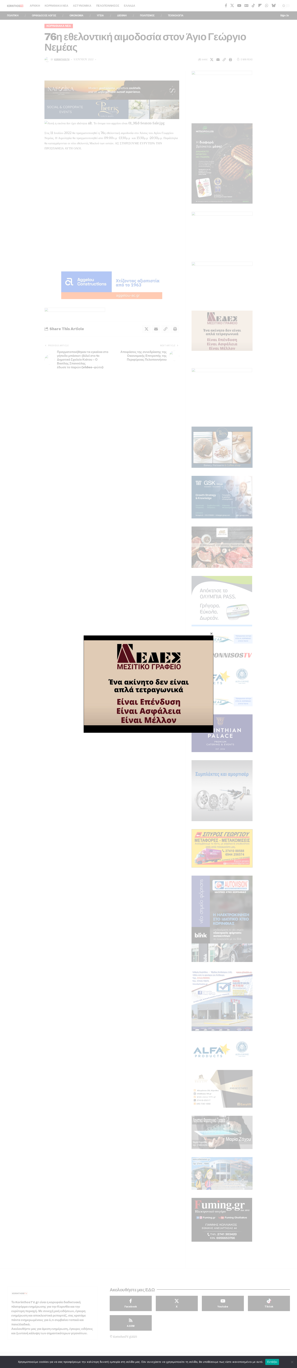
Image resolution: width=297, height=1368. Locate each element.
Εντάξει (272, 1361)
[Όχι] (292, 1362)
